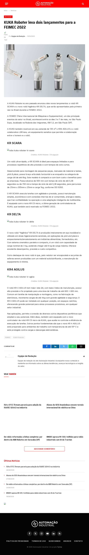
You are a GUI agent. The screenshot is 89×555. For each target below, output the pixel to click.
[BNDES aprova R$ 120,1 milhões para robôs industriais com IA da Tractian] (66, 423)
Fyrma (59, 547)
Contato (78, 541)
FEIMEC (8, 337)
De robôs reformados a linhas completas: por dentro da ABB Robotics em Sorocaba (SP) (23, 438)
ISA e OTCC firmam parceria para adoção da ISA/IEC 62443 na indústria (22, 406)
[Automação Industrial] (44, 4)
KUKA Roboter (18, 337)
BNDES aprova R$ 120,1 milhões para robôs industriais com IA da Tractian (65, 438)
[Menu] (6, 3)
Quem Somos (54, 541)
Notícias (8, 17)
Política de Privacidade (17, 541)
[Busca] (82, 3)
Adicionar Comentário (44, 449)
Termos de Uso (39, 541)
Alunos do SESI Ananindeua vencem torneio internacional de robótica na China (65, 406)
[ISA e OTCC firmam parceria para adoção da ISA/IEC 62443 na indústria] (23, 391)
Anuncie (67, 541)
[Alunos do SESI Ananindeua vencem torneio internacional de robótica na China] (66, 391)
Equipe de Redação (18, 36)
